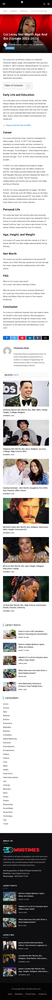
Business (6, 731)
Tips (4, 820)
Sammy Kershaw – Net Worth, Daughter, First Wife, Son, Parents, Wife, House (25, 489)
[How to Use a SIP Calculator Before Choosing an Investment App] (9, 634)
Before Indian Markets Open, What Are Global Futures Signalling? (32, 647)
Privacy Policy (31, 994)
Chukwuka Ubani (16, 44)
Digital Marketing (10, 739)
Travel (5, 824)
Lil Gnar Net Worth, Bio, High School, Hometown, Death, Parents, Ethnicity (24, 606)
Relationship (8, 804)
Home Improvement (10, 777)
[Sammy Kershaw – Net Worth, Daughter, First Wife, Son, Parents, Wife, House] (26, 472)
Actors (5, 704)
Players (6, 801)
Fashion (6, 754)
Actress (6, 708)
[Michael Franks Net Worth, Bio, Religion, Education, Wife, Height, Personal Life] (26, 511)
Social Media (8, 808)
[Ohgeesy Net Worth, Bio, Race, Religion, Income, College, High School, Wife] (26, 433)
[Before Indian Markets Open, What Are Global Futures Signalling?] (9, 647)
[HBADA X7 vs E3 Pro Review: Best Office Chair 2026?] (9, 660)
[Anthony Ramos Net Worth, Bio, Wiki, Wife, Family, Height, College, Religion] (26, 394)
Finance (6, 758)
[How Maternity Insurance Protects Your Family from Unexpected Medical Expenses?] (9, 686)
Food (5, 762)
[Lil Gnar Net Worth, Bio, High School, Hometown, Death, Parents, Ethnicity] (26, 589)
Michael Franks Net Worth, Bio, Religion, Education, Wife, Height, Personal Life (25, 528)
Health (5, 770)
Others (5, 797)
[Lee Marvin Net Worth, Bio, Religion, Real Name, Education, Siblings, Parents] (9, 958)
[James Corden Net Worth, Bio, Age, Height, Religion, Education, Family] (9, 971)
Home (10, 994)
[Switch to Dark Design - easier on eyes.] (44, 4)
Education (7, 743)
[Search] (48, 4)
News (5, 793)
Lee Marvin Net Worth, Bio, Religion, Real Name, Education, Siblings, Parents (32, 958)
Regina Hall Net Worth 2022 (18, 125)
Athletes (6, 716)
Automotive (7, 723)
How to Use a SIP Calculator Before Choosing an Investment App (33, 634)
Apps (5, 712)
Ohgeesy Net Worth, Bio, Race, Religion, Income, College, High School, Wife (24, 450)
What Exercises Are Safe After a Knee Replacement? (33, 671)
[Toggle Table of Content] (27, 86)
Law (4, 781)
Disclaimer (19, 994)
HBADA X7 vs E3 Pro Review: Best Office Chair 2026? (33, 658)
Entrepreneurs (8, 750)
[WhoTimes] (26, 4)
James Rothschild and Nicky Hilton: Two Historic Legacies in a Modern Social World (33, 945)
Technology (7, 816)
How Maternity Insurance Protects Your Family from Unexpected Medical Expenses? (32, 686)
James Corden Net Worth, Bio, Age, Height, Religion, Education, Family (33, 971)
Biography (7, 727)
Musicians (10, 48)
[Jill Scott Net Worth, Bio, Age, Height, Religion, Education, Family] (26, 550)
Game (5, 766)
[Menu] (4, 4)
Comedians (7, 735)
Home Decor (8, 774)
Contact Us (42, 994)
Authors (6, 719)
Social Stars (7, 812)
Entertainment (8, 746)
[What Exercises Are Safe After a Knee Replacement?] (9, 673)
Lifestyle (6, 785)
